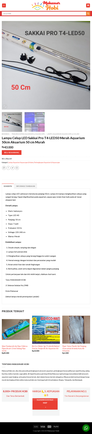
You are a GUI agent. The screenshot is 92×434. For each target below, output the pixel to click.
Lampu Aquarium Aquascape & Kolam (63, 134)
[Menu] (4, 5)
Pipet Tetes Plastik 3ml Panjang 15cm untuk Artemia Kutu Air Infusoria (74, 348)
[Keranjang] (88, 5)
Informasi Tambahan (25, 186)
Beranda (5, 134)
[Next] (85, 65)
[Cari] (88, 14)
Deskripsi (8, 186)
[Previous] (6, 65)
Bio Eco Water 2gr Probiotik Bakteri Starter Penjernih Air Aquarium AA (46, 347)
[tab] (8, 186)
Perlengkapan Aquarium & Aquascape (28, 134)
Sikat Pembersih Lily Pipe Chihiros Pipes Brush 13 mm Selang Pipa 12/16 (15, 348)
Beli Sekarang (11, 152)
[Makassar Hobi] (46, 5)
